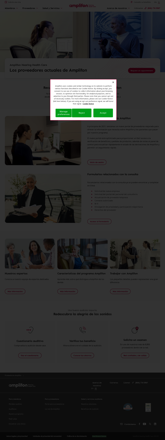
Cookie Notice (88, 104)
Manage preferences (64, 113)
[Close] (113, 82)
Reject (82, 113)
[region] (83, 99)
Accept (103, 113)
